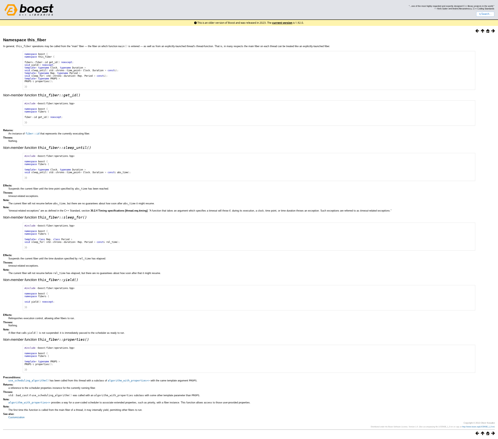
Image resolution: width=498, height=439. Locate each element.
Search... (486, 14)
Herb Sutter (442, 8)
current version (282, 23)
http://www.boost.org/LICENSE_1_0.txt (478, 427)
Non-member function (42, 95)
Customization (16, 417)
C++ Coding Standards (483, 8)
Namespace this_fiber (24, 40)
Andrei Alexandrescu (462, 8)
